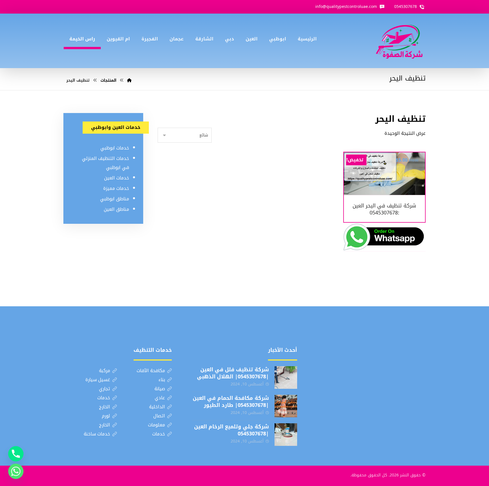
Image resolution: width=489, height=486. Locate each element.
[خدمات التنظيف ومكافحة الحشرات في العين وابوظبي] (399, 41)
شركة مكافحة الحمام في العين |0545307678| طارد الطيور (231, 401)
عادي (160, 397)
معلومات (156, 424)
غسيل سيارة (97, 379)
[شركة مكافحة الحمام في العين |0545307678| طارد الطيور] (285, 406)
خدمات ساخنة (97, 433)
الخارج (104, 406)
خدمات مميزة (116, 188)
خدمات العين (116, 177)
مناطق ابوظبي (114, 198)
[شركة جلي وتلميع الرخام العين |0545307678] (285, 434)
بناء (161, 379)
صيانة (160, 388)
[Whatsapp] (15, 471)
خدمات (103, 397)
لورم (106, 415)
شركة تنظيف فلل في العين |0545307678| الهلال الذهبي (233, 373)
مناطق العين (116, 209)
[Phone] (15, 453)
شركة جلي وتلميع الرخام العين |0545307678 (231, 430)
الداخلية (157, 406)
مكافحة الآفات (151, 370)
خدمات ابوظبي (114, 148)
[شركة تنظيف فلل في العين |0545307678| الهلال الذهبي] (285, 377)
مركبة (104, 370)
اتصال (159, 415)
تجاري (104, 388)
